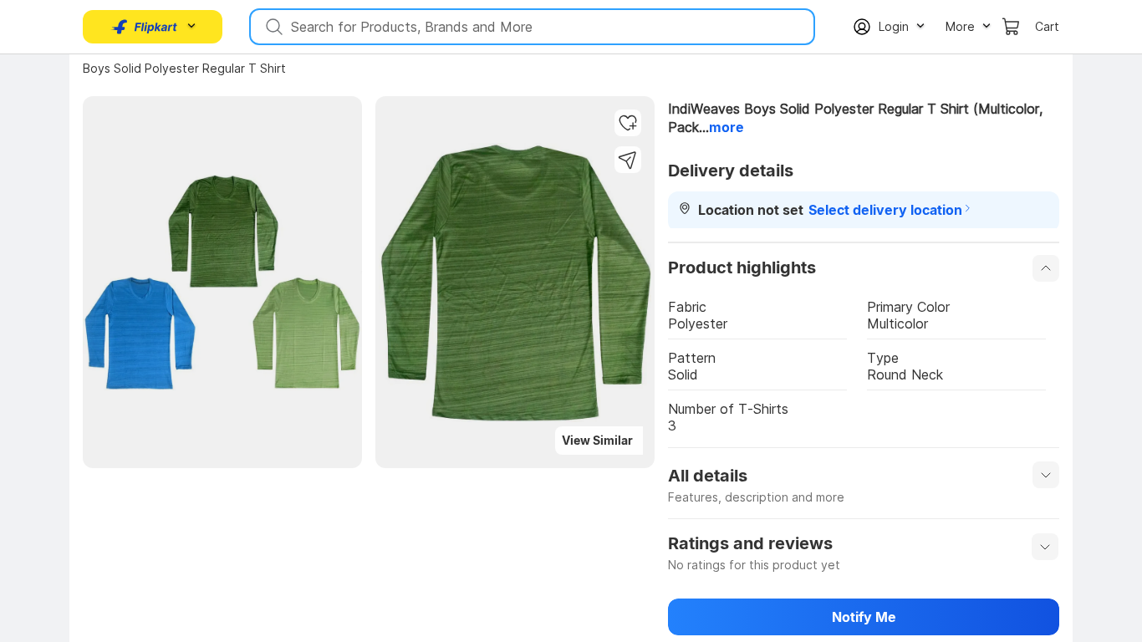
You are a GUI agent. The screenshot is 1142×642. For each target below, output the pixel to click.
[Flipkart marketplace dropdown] (145, 27)
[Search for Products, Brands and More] (272, 26)
